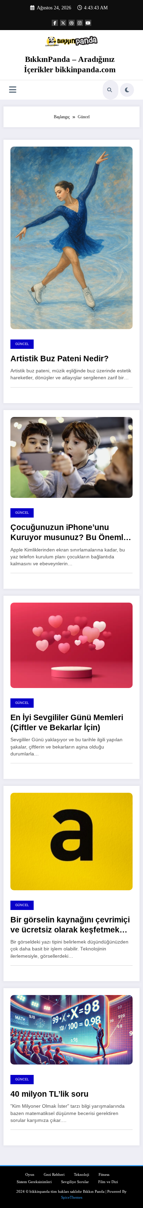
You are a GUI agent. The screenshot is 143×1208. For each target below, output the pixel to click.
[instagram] (80, 23)
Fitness (104, 1175)
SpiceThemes (71, 1197)
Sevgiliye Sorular (75, 1182)
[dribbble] (71, 23)
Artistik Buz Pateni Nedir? (59, 358)
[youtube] (88, 23)
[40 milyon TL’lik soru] (71, 1029)
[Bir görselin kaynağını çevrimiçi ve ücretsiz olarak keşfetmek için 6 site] (71, 841)
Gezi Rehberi (54, 1175)
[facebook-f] (55, 23)
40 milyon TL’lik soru (49, 1094)
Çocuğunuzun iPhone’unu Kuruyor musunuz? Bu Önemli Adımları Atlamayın (67, 533)
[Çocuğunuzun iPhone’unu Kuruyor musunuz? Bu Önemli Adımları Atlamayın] (71, 457)
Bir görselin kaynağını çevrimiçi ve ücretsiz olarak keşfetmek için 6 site (70, 925)
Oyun (29, 1175)
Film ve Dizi (108, 1182)
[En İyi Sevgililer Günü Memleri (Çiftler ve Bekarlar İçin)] (71, 644)
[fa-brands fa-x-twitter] (63, 23)
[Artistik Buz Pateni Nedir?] (71, 237)
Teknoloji (81, 1175)
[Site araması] (110, 90)
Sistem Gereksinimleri (34, 1182)
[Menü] (12, 89)
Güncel (22, 344)
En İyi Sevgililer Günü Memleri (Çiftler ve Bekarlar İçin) (66, 722)
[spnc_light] (127, 90)
